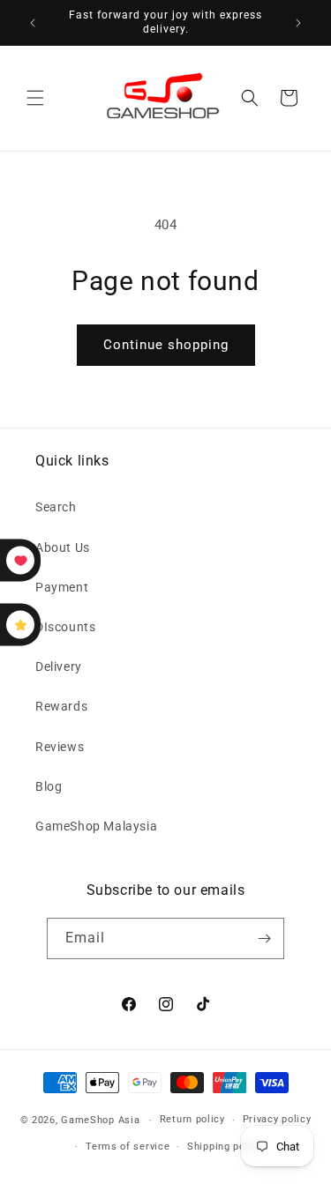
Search (56, 507)
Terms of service (127, 1146)
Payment (61, 587)
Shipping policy (225, 1146)
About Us (62, 547)
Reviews (59, 747)
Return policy (192, 1119)
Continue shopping (166, 345)
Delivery (58, 666)
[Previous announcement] (32, 23)
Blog (48, 786)
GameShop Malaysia (96, 826)
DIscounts (65, 627)
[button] (35, 97)
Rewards (61, 706)
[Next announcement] (298, 23)
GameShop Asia (100, 1120)
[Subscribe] (263, 938)
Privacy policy (277, 1119)
